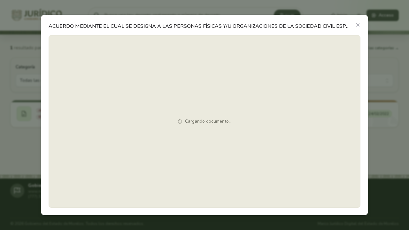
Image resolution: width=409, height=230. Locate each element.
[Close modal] (358, 25)
